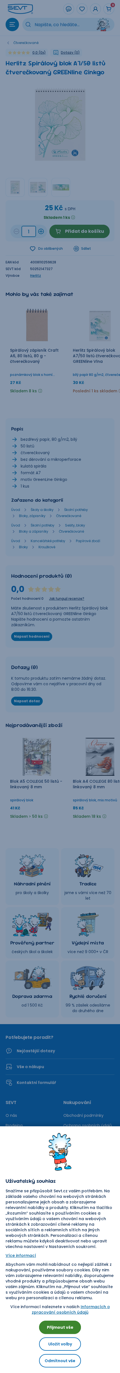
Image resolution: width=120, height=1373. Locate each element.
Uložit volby (60, 1344)
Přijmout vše (60, 1327)
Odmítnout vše (60, 1361)
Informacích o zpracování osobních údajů (71, 1309)
